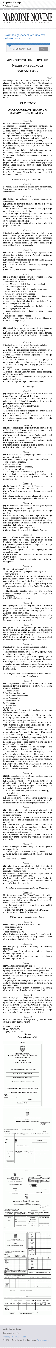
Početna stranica (11, 6)
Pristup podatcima (11, 1337)
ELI (24, 1337)
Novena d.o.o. (43, 1340)
